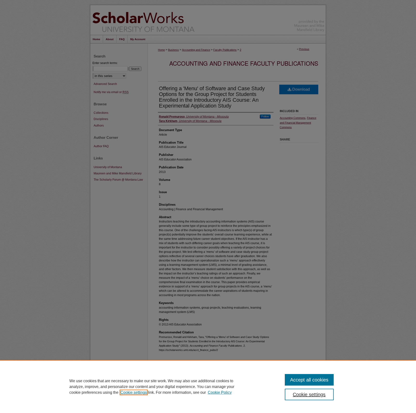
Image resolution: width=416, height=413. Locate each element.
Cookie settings (133, 392)
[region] (208, 386)
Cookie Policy (220, 392)
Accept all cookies (309, 379)
